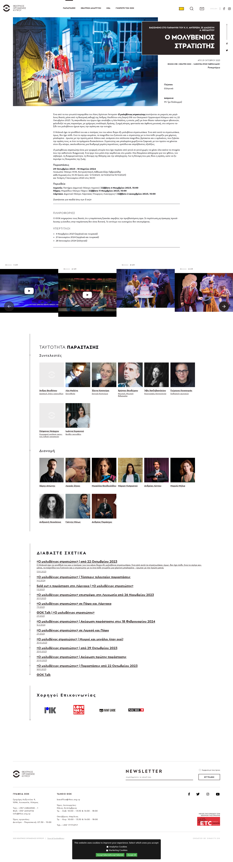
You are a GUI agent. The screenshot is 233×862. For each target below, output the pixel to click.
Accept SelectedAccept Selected (110, 855)
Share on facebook (227, 43)
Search (191, 8)
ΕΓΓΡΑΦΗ (209, 777)
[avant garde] (107, 710)
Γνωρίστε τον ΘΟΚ (125, 8)
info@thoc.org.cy (21, 813)
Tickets (181, 8)
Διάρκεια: (169, 98)
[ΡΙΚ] (50, 710)
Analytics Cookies (118, 846)
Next (224, 306)
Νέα (108, 8)
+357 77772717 (70, 825)
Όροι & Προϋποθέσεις (55, 838)
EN (213, 9)
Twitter (227, 50)
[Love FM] (78, 710)
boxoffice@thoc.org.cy (68, 799)
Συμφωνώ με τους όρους (211, 770)
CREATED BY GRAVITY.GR (206, 838)
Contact (201, 8)
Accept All (132, 855)
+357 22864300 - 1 (28, 808)
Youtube (217, 794)
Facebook (224, 8)
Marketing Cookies (117, 850)
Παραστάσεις (69, 8)
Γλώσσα (168, 84)
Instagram (229, 8)
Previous (9, 306)
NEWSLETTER (144, 771)
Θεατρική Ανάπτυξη (91, 8)
